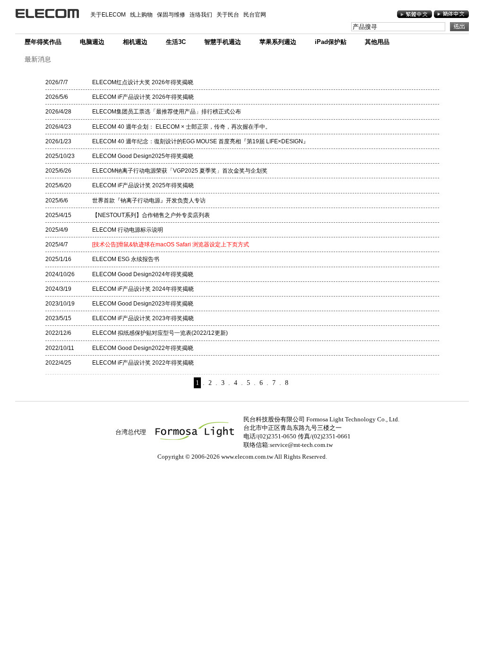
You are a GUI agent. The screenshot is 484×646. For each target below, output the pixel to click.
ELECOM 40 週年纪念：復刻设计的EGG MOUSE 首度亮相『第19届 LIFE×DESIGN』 (200, 141)
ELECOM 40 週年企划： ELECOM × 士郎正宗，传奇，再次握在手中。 (181, 126)
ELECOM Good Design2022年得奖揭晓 (142, 348)
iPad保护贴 (330, 41)
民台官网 (254, 14)
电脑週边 (92, 41)
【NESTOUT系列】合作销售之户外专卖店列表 (151, 215)
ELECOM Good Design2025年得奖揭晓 (142, 156)
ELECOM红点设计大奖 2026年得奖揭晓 (142, 82)
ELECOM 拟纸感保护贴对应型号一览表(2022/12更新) (160, 333)
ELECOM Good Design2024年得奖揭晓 (142, 274)
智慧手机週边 (222, 41)
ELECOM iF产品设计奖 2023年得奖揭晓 (143, 318)
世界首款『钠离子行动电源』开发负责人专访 (149, 200)
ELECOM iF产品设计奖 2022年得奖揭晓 (143, 362)
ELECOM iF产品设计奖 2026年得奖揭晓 (143, 97)
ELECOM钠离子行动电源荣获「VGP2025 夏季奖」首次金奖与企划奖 (180, 170)
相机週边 (135, 41)
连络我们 (201, 14)
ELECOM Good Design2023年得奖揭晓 (142, 303)
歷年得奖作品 (43, 41)
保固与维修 (171, 14)
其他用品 (377, 41)
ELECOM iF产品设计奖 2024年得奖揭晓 (143, 289)
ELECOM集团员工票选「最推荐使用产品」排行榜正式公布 (166, 111)
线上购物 (141, 14)
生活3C (176, 41)
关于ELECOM (108, 14)
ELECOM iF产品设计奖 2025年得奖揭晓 (143, 185)
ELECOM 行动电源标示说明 (127, 230)
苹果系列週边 (277, 41)
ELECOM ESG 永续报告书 (125, 259)
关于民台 (227, 14)
